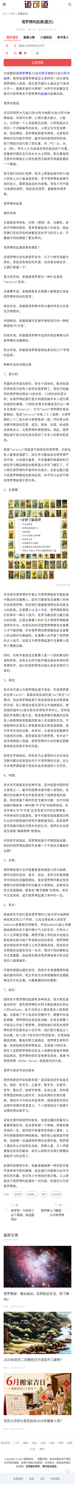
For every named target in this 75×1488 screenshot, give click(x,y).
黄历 (42, 1449)
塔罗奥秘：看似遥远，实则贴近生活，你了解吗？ (36, 1296)
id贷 (42, 1478)
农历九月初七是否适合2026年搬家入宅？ (33, 1421)
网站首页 (5, 1442)
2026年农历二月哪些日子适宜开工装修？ (33, 1360)
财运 (34, 1442)
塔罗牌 (23, 73)
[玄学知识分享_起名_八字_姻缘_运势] (36, 4)
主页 (4, 13)
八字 (16, 1442)
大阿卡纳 (44, 73)
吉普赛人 (31, 1194)
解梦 (70, 1442)
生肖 (33, 1449)
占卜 (38, 610)
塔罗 (12, 13)
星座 (52, 1442)
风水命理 (56, 1194)
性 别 (11, 53)
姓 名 (11, 45)
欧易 (31, 1478)
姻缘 (25, 1442)
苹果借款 (55, 1478)
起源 (44, 94)
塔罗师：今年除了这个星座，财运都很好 (22, 1215)
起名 (43, 1442)
